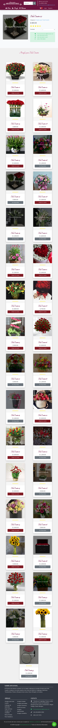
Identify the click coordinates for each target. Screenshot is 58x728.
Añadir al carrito (15, 93)
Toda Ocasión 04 (42, 124)
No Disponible (42, 166)
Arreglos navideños (22, 713)
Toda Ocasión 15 (15, 342)
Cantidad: (32, 29)
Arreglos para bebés (22, 703)
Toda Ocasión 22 (42, 452)
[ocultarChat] (54, 724)
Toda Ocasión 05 (15, 160)
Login (45, 8)
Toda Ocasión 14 (42, 306)
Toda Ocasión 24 (42, 488)
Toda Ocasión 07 (15, 197)
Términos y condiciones (35, 722)
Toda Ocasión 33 (29, 670)
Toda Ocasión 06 (42, 160)
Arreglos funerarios (22, 705)
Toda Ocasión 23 (15, 488)
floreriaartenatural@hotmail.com (47, 5)
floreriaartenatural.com (25, 724)
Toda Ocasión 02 (42, 87)
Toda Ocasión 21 (15, 452)
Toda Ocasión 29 (15, 597)
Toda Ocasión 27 (15, 561)
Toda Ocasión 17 (15, 379)
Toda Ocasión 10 (42, 233)
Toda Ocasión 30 (42, 597)
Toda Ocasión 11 (15, 269)
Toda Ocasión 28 (42, 561)
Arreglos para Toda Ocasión (42, 20)
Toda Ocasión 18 (42, 379)
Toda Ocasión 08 (42, 197)
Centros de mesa (21, 707)
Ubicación (23, 8)
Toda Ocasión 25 (15, 524)
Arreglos (15, 8)
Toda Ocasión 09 (15, 233)
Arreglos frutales (21, 701)
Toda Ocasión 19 (15, 415)
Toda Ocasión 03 (15, 124)
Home (9, 8)
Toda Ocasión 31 (15, 634)
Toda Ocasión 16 (42, 342)
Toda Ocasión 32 (42, 634)
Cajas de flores (8, 709)
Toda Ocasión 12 (42, 269)
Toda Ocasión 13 (15, 306)
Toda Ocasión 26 (42, 524)
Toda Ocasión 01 (15, 87)
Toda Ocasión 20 (42, 415)
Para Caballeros (9, 716)
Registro (50, 8)
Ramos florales (8, 714)
